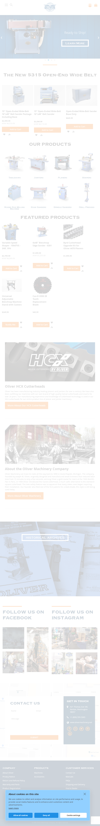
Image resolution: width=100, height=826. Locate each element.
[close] (85, 794)
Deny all (46, 815)
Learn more (14, 808)
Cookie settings (73, 815)
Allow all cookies (20, 815)
